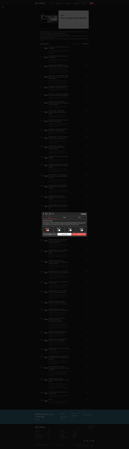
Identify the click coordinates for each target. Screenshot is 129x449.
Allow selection (64, 234)
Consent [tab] (49, 217)
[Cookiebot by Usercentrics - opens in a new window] (81, 214)
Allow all (79, 234)
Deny (50, 234)
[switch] (58, 230)
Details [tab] (64, 217)
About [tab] (80, 217)
